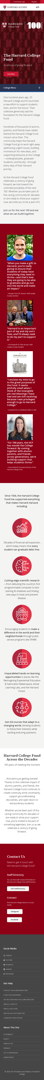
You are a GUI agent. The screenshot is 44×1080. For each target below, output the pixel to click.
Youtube (8, 960)
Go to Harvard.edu (11, 1053)
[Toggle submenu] (39, 87)
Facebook (14, 920)
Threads (8, 956)
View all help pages (11, 1009)
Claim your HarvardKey (12, 995)
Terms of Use (8, 1044)
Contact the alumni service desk (16, 990)
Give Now (11, 74)
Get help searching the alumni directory (19, 1000)
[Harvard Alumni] (15, 7)
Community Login (19, 2)
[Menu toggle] (37, 7)
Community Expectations (13, 1018)
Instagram (15, 911)
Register (34, 2)
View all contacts (10, 1004)
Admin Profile (9, 1057)
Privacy (6, 1039)
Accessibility (8, 1034)
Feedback (7, 1048)
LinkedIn (8, 969)
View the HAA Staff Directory (14, 1013)
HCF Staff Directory (18, 889)
